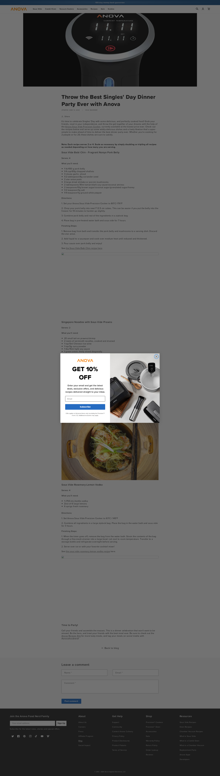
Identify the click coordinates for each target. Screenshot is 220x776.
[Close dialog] (156, 356)
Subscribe (85, 406)
